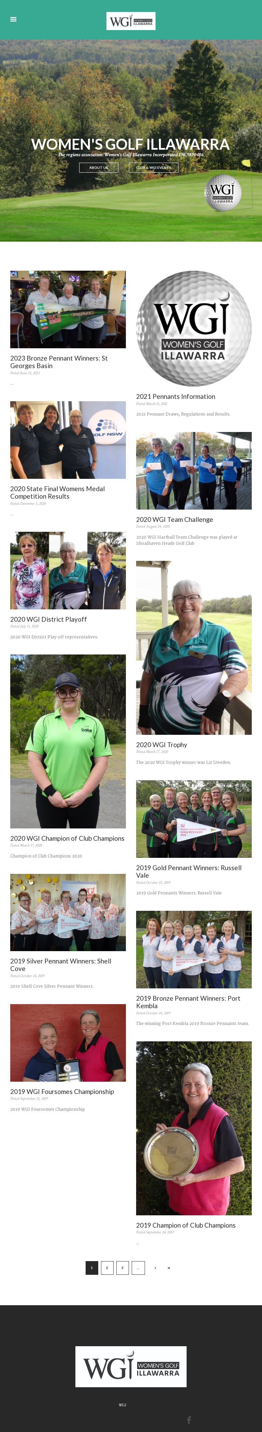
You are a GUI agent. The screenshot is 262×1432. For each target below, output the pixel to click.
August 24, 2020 (158, 526)
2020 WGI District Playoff (48, 619)
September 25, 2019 (34, 1098)
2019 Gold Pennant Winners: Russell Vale (189, 871)
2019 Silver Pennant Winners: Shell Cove (60, 965)
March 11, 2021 (156, 403)
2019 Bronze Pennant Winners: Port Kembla (188, 1002)
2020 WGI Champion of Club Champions (67, 838)
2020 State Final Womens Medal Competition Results (57, 492)
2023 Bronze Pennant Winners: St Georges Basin (59, 362)
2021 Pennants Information (175, 396)
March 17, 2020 (157, 751)
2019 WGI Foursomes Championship (62, 1091)
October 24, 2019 (32, 975)
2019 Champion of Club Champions (186, 1225)
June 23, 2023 (30, 373)
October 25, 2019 (158, 882)
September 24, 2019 (160, 1232)
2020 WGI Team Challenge (174, 519)
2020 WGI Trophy (161, 744)
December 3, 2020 (33, 503)
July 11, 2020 (29, 626)
